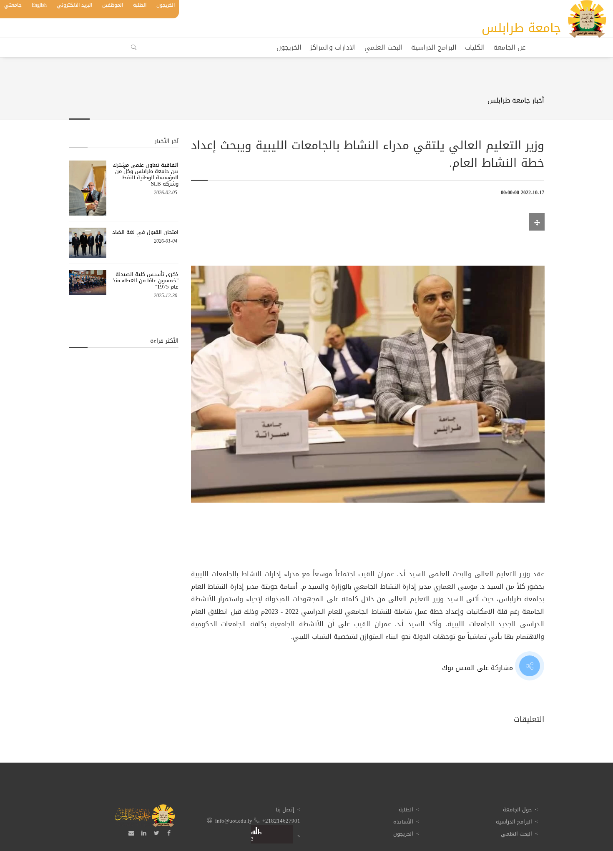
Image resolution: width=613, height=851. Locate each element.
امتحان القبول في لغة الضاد (145, 232)
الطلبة (139, 5)
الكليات (475, 47)
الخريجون (165, 5)
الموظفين (112, 5)
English (39, 5)
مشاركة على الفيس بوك (478, 667)
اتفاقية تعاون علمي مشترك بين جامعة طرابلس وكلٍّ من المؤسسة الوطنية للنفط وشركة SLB (145, 174)
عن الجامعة (509, 47)
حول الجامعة (517, 809)
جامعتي (13, 5)
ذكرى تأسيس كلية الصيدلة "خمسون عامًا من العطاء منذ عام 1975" (145, 280)
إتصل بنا (285, 809)
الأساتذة (403, 821)
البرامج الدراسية (434, 47)
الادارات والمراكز (333, 47)
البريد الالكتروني (74, 5)
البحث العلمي (383, 47)
